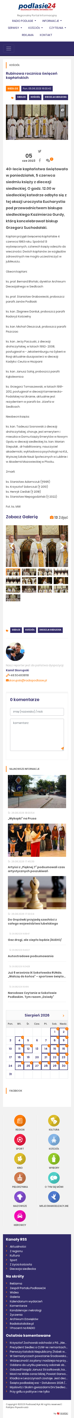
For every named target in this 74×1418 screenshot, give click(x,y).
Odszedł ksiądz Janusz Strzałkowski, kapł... (39, 1370)
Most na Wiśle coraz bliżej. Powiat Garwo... (38, 1374)
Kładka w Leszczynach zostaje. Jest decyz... (39, 1378)
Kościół (35, 97)
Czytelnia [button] (56, 28)
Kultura (54, 1129)
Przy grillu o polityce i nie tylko (30, 1392)
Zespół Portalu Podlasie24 (28, 1288)
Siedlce (12, 88)
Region (20, 1129)
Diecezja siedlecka (56, 97)
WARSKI (64, 1413)
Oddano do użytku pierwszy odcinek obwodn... (39, 1365)
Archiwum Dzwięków (24, 1319)
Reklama (28, 35)
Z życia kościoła (21, 1264)
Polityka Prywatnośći (17, 1407)
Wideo (14, 1292)
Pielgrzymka (20, 1186)
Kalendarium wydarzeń (26, 1301)
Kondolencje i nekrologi (25, 1310)
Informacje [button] (51, 21)
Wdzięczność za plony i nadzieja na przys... (39, 1361)
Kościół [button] (34, 28)
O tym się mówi (54, 1186)
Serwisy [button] (14, 28)
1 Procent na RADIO (22, 1328)
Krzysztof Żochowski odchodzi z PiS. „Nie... (38, 1343)
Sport (20, 1148)
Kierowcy (20, 1224)
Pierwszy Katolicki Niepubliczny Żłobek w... (38, 1352)
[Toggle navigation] (8, 48)
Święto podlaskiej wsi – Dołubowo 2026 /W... (39, 1383)
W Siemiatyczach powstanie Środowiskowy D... (39, 1356)
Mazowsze (20, 1205)
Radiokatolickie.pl (22, 1324)
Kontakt (46, 35)
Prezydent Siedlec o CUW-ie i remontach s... (39, 1347)
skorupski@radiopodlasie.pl (28, 680)
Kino (20, 1167)
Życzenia (16, 1315)
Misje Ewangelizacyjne (53, 1205)
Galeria (15, 1297)
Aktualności (18, 1247)
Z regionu (16, 1251)
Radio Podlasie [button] (23, 21)
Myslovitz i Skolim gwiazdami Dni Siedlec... (38, 1387)
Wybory (54, 1167)
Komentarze (18, 1306)
